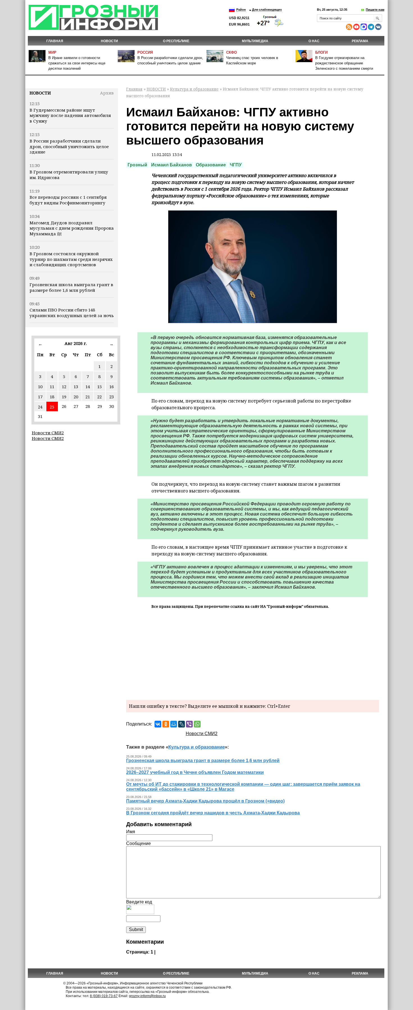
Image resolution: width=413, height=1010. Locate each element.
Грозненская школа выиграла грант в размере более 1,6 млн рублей (71, 287)
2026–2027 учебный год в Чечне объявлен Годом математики (195, 772)
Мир (52, 52)
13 (76, 386)
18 (52, 396)
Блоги (321, 52)
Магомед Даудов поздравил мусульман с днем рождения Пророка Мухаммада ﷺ (72, 228)
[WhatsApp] (197, 724)
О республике (176, 41)
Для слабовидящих (267, 9)
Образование (211, 164)
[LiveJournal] (181, 724)
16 (111, 386)
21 (87, 396)
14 (87, 386)
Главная (54, 41)
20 (76, 396)
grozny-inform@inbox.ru (147, 996)
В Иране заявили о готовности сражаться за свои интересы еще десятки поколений (76, 63)
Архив (107, 93)
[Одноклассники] (165, 724)
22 (99, 396)
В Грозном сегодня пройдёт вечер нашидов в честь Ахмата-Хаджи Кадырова (213, 812)
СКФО (231, 52)
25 (52, 407)
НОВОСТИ (109, 41)
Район (241, 9)
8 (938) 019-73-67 (104, 996)
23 (111, 396)
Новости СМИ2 (48, 432)
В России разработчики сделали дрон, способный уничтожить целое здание (69, 146)
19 (64, 396)
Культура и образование (194, 89)
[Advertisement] (252, 653)
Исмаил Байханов (171, 164)
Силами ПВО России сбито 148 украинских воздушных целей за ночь (72, 312)
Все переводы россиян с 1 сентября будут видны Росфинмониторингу (68, 199)
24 (40, 407)
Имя (130, 831)
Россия (145, 52)
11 (52, 386)
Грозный (137, 164)
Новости (40, 93)
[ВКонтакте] (158, 724)
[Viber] (189, 724)
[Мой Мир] (173, 724)
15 (99, 386)
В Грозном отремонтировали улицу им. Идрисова (69, 174)
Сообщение (138, 843)
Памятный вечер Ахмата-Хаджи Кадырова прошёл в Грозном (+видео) (205, 801)
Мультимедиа (255, 41)
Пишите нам (375, 9)
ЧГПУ (236, 164)
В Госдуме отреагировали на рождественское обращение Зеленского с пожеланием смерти (344, 63)
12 (64, 386)
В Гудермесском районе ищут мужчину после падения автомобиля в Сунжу (70, 115)
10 (40, 386)
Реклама (360, 41)
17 (40, 396)
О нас (313, 41)
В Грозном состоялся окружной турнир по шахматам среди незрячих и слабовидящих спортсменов (71, 259)
